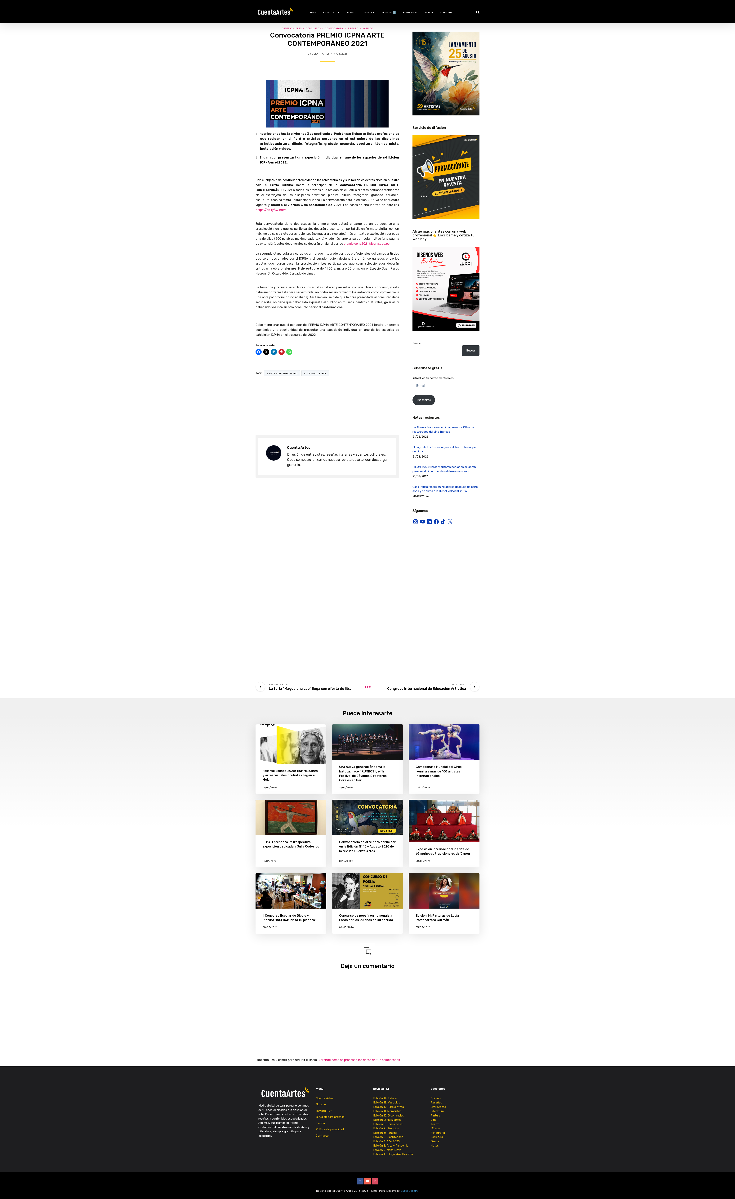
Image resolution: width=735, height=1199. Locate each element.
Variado (368, 28)
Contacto (446, 12)
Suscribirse (424, 400)
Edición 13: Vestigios (386, 1102)
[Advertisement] (327, 406)
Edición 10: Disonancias (388, 1115)
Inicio (313, 12)
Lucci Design (409, 1190)
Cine (433, 1119)
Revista (351, 12)
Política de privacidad (330, 1129)
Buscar (416, 343)
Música (435, 1128)
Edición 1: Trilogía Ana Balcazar (393, 1154)
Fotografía (438, 1132)
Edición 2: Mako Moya (388, 1150)
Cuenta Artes (331, 12)
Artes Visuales (292, 28)
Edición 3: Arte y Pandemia (391, 1145)
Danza (435, 1141)
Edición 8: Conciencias (388, 1124)
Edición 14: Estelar (385, 1098)
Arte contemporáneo (283, 373)
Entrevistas (410, 12)
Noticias (321, 1104)
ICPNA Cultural (317, 373)
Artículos (369, 12)
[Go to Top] (727, 1190)
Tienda (429, 12)
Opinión (436, 1098)
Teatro (435, 1124)
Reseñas (436, 1102)
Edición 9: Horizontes (387, 1119)
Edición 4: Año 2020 (386, 1141)
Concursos (313, 28)
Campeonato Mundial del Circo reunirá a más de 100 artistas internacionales (439, 771)
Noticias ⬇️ (389, 12)
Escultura (437, 1137)
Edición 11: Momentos (387, 1111)
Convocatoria (334, 28)
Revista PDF (324, 1110)
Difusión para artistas (330, 1117)
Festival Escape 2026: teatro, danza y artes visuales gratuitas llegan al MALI (290, 775)
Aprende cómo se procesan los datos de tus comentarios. (359, 1060)
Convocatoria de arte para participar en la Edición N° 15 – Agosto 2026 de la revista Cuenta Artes (367, 846)
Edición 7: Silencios (386, 1128)
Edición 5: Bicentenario (388, 1137)
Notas (435, 1145)
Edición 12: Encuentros (388, 1107)
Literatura (437, 1111)
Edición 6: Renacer (386, 1132)
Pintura (353, 28)
